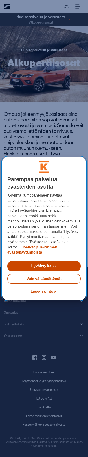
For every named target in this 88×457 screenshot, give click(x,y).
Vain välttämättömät (44, 279)
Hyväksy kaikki (44, 266)
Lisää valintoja (43, 291)
